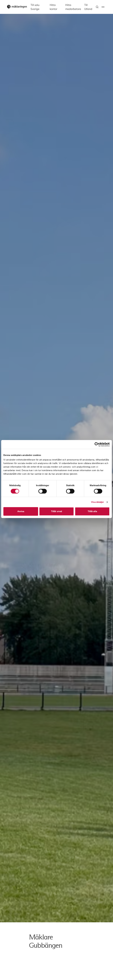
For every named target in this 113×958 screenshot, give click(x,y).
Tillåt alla (92, 511)
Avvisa (20, 511)
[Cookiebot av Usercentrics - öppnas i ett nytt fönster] (97, 444)
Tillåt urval (56, 511)
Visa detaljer (97, 502)
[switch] (42, 491)
